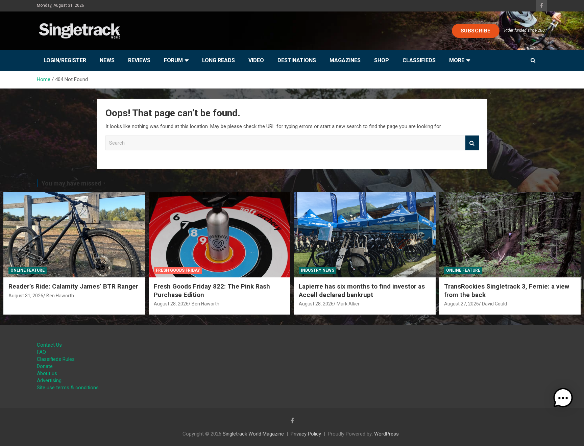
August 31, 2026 (25, 295)
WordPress (386, 434)
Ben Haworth (60, 295)
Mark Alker (348, 303)
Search (472, 143)
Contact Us (49, 345)
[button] (563, 398)
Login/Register (65, 60)
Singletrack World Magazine (253, 434)
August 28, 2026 (171, 303)
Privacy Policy (306, 434)
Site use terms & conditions (68, 388)
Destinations (296, 60)
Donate (45, 366)
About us (47, 373)
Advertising (49, 380)
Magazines (345, 60)
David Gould (494, 303)
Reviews (139, 60)
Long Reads (218, 60)
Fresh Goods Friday (178, 270)
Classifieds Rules (56, 359)
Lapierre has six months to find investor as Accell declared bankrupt (362, 290)
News (107, 60)
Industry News (317, 270)
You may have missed (71, 183)
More (456, 60)
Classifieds (419, 60)
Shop (381, 60)
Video (256, 60)
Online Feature (27, 270)
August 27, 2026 (461, 303)
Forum (173, 60)
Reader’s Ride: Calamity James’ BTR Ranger (73, 286)
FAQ (41, 352)
